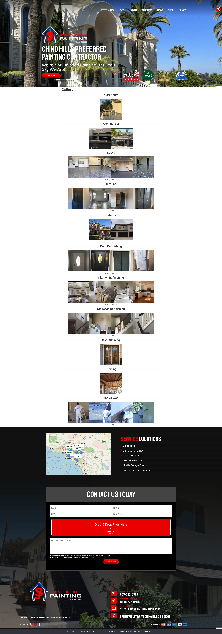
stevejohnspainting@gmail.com (140, 609)
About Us (121, 10)
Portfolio (171, 10)
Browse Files (111, 531)
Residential (133, 10)
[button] (77, 452)
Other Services (147, 10)
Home (112, 10)
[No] (219, 631)
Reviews (160, 10)
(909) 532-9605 (130, 602)
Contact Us (182, 10)
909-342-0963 (129, 594)
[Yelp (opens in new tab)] (35, 624)
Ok (153, 631)
